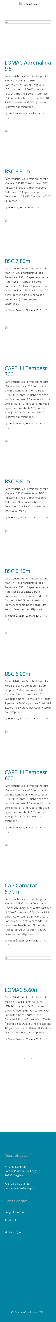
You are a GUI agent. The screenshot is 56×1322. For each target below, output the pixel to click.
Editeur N (13, 207)
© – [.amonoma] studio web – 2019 (27, 1312)
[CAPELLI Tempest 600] (28, 747)
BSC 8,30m (17, 171)
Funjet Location (14, 1212)
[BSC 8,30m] (28, 146)
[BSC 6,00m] (28, 649)
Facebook (10, 1220)
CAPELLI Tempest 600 (26, 775)
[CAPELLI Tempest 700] (28, 343)
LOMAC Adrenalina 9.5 (28, 65)
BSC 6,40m (17, 571)
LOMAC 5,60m (22, 989)
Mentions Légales (14, 1232)
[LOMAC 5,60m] (28, 969)
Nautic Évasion (16, 113)
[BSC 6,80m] (28, 456)
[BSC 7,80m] (28, 236)
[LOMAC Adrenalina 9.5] (28, 37)
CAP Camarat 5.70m (21, 888)
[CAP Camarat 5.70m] (28, 860)
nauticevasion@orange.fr (20, 1188)
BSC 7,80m (17, 261)
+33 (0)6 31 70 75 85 (17, 1183)
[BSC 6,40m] (28, 546)
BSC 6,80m (17, 481)
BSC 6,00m (17, 673)
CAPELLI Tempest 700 (26, 371)
